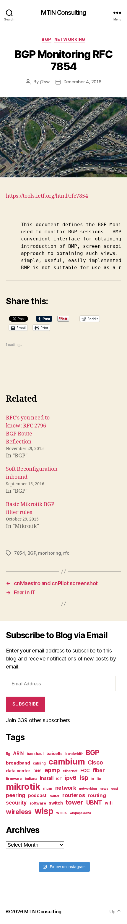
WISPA (61, 813)
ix (92, 779)
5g (8, 754)
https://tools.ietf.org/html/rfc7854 (47, 196)
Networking (69, 39)
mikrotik (23, 786)
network (65, 788)
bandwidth (74, 754)
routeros (73, 795)
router (54, 796)
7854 (19, 553)
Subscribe (25, 704)
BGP (46, 39)
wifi (108, 803)
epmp (52, 770)
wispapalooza (80, 813)
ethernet (70, 771)
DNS (37, 771)
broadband (18, 762)
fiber (99, 770)
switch (56, 802)
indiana (31, 779)
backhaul (35, 753)
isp (83, 777)
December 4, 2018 (82, 81)
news (104, 789)
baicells (54, 753)
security (16, 802)
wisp (44, 811)
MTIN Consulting (63, 12)
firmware (14, 779)
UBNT (94, 802)
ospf (114, 789)
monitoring (49, 553)
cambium (66, 762)
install (46, 778)
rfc (66, 553)
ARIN (18, 753)
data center (18, 770)
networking (88, 789)
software (38, 803)
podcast (37, 795)
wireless (19, 812)
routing (97, 795)
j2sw (45, 81)
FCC (85, 770)
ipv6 (70, 778)
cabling (39, 763)
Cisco (95, 762)
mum (47, 788)
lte (99, 779)
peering (15, 795)
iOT (59, 779)
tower (74, 802)
